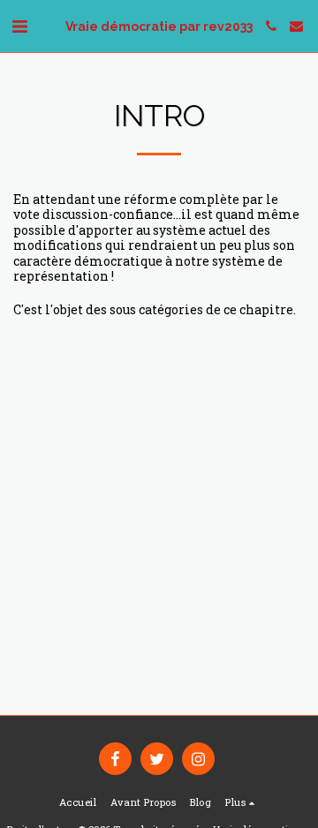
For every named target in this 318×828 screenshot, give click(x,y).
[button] (19, 25)
